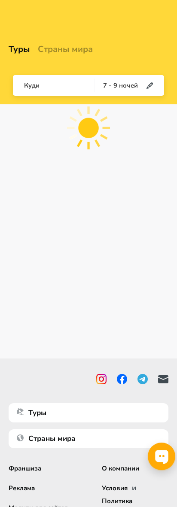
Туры (19, 49)
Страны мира (65, 49)
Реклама (22, 488)
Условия (115, 488)
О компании (120, 468)
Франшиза (25, 468)
